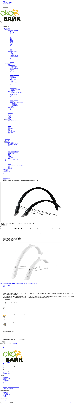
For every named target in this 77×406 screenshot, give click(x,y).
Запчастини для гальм (14, 68)
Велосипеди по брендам (13, 30)
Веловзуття (10, 149)
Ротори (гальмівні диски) (15, 71)
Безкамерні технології (14, 75)
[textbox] (6, 21)
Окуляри (9, 155)
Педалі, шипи (13, 103)
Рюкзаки (9, 123)
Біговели (7, 140)
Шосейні (12, 62)
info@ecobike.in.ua (6, 368)
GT (10, 37)
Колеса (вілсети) (13, 79)
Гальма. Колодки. (11, 65)
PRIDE (11, 41)
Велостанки (7, 139)
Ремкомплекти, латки (12, 147)
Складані (12, 58)
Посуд (9, 166)
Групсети (12, 96)
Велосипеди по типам (12, 51)
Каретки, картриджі (14, 100)
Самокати (7, 141)
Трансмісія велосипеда (12, 95)
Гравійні (12, 54)
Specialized (12, 45)
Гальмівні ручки (13, 66)
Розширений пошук (4, 23)
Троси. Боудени (11, 107)
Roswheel (9, 117)
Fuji (11, 36)
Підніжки (10, 130)
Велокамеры (12, 76)
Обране (4, 1)
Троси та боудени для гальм (15, 109)
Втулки (11, 78)
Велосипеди (7, 29)
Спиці (11, 81)
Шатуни (11, 106)
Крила (9, 129)
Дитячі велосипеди (14, 55)
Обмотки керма (13, 87)
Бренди (6, 111)
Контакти (5, 173)
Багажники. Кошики (12, 131)
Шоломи (9, 158)
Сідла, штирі (10, 91)
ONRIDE (9, 115)
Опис (4, 286)
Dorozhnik (12, 33)
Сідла (11, 93)
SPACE (11, 44)
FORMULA (12, 34)
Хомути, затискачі (14, 94)
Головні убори (11, 153)
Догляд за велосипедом (12, 144)
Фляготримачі (10, 128)
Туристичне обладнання (10, 160)
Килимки (10, 162)
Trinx (11, 50)
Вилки (9, 64)
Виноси (11, 84)
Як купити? (5, 170)
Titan (11, 49)
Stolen (11, 46)
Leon (11, 38)
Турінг (11, 59)
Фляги (9, 127)
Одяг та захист (8, 148)
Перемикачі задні (13, 104)
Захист (9, 154)
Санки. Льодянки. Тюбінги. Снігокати (13, 159)
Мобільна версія (6, 373)
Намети (9, 164)
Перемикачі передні (14, 105)
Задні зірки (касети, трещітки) (16, 98)
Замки (9, 125)
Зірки (11, 97)
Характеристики (6, 285)
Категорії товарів (6, 28)
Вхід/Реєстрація (6, 5)
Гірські (11, 53)
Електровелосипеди (14, 56)
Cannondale (12, 32)
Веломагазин (5, 4)
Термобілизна (10, 157)
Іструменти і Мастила (9, 142)
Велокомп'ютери (11, 121)
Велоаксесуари (8, 119)
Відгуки (4, 174)
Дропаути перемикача (12, 72)
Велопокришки (13, 77)
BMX (11, 52)
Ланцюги (12, 101)
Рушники (10, 167)
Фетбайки (12, 60)
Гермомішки (10, 161)
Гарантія (4, 172)
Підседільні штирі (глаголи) (15, 92)
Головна (4, 176)
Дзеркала (9, 134)
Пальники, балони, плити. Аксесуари (15, 165)
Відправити (14, 343)
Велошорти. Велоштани (13, 152)
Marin (11, 39)
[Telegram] (3, 363)
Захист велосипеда (11, 135)
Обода (11, 80)
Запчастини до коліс (12, 74)
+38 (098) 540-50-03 (14, 24)
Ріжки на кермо (13, 88)
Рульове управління (12, 83)
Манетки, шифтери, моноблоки (16, 102)
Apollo (11, 31)
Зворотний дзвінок (8, 2)
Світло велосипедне (12, 120)
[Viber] (3, 364)
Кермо (11, 85)
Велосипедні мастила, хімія (13, 143)
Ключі (9, 145)
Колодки (12, 69)
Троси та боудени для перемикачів (17, 110)
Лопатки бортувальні (12, 146)
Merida (11, 40)
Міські (11, 57)
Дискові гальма (13, 67)
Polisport (9, 116)
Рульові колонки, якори (15, 89)
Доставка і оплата (6, 171)
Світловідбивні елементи (13, 138)
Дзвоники (10, 133)
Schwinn (11, 43)
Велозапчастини (8, 63)
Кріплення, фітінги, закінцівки (16, 108)
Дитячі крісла (10, 132)
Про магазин (5, 169)
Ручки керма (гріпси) (14, 90)
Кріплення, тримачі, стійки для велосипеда (16, 136)
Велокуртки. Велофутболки (13, 151)
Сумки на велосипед (12, 122)
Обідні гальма (13, 70)
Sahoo (9, 118)
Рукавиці (9, 156)
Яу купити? (5, 393)
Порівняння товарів (7, 3)
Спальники (10, 168)
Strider (11, 47)
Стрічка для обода (14, 82)
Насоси (9, 126)
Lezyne (9, 114)
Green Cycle (10, 113)
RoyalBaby (12, 42)
